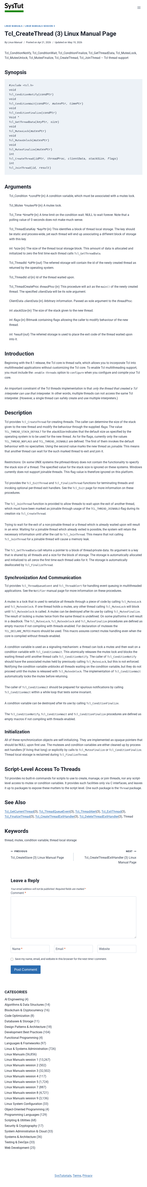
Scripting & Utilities (17, 1120)
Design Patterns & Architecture (25, 1027)
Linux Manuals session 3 (40, 26)
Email (60, 949)
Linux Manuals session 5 (21, 1082)
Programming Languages (22, 1115)
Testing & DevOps (17, 1142)
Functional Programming (21, 1038)
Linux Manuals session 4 (21, 1076)
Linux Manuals (13, 26)
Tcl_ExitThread (111, 811)
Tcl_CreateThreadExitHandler (54, 816)
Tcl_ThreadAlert (85, 811)
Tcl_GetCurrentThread (19, 811)
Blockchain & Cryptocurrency (24, 1010)
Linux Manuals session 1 (21, 1059)
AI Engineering (14, 999)
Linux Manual (15, 42)
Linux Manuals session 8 (21, 1093)
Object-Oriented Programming (25, 1109)
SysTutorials (63, 1175)
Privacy (87, 1175)
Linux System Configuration (23, 1104)
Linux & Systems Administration (26, 1049)
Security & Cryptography (21, 1126)
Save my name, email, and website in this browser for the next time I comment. (61, 959)
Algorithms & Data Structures (24, 1004)
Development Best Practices (23, 1032)
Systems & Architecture (20, 1137)
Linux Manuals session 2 (21, 1065)
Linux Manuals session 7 (21, 1087)
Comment (18, 893)
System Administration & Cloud (26, 1131)
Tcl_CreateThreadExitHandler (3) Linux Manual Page (110, 857)
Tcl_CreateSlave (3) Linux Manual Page (37, 854)
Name (17, 949)
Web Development (17, 1148)
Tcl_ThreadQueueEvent (54, 811)
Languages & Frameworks (22, 1043)
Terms (77, 1175)
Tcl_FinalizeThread (17, 816)
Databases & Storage (19, 1021)
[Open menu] (138, 8)
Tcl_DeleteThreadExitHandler (98, 816)
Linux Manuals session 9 (21, 1098)
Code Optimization (17, 1016)
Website (104, 949)
